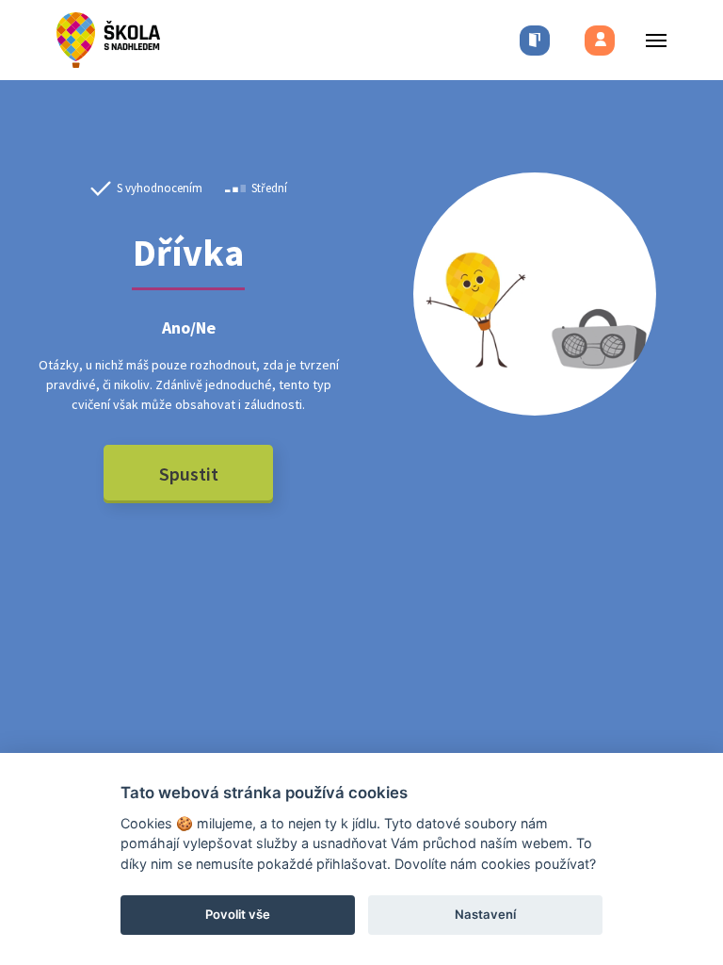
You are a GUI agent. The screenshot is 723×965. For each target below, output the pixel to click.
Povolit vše (237, 914)
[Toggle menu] (651, 40)
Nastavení (485, 914)
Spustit (188, 473)
